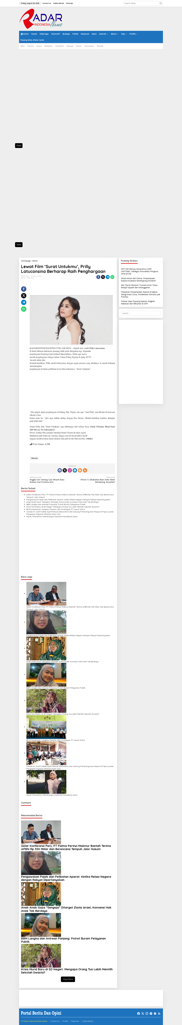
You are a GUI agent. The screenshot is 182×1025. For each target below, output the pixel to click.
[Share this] (98, 277)
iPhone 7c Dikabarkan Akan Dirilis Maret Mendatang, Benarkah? (97, 479)
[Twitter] (65, 470)
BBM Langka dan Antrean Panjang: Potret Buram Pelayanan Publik (55, 504)
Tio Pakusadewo (48, 429)
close (19, 145)
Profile (65, 1021)
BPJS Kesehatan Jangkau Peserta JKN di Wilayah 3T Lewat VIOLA (55, 509)
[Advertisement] (31, 97)
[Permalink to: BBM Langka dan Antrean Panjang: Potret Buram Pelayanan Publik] (46, 674)
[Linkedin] (75, 470)
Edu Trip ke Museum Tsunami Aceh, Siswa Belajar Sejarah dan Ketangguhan (139, 286)
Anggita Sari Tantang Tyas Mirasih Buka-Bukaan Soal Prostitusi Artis (47, 479)
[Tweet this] (103, 277)
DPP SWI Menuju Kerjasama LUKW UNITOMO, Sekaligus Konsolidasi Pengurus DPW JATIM (139, 271)
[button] (160, 3)
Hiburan (34, 458)
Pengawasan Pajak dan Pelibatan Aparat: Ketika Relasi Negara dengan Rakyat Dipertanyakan (68, 499)
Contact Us (54, 1021)
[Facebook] (60, 470)
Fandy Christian (97, 426)
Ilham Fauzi (110, 426)
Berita (23, 278)
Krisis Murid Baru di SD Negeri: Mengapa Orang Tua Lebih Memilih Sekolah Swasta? (62, 507)
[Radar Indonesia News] (40, 18)
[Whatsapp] (112, 277)
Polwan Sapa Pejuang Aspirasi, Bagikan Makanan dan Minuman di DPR (138, 302)
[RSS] (85, 470)
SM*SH (33, 429)
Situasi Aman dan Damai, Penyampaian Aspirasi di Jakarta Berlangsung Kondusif (138, 279)
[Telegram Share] (108, 277)
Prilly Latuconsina (97, 348)
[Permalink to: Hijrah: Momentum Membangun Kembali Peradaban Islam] (46, 781)
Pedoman (75, 1021)
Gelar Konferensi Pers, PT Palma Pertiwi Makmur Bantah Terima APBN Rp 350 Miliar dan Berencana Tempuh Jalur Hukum (70, 495)
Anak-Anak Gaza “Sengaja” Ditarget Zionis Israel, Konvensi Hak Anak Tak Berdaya (62, 502)
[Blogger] (80, 470)
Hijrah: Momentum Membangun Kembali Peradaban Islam (52, 516)
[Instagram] (70, 470)
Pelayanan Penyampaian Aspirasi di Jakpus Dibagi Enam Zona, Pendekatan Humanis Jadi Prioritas (140, 294)
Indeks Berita (87, 1021)
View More (68, 979)
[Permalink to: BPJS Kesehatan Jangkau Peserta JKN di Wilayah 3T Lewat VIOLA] (46, 727)
